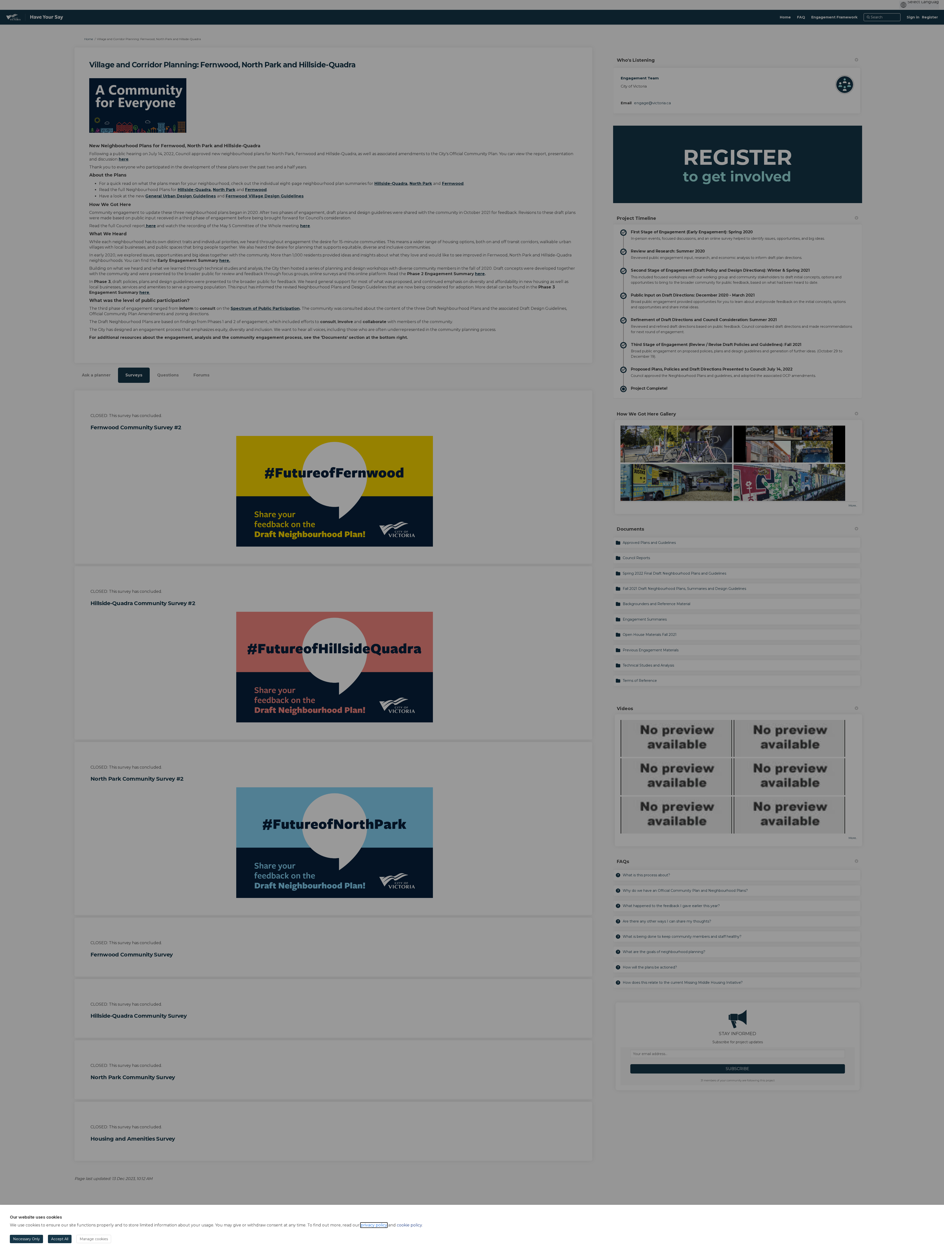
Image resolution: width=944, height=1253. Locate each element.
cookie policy (409, 1225)
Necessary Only (26, 1239)
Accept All (59, 1239)
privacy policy (374, 1225)
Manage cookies (94, 1239)
